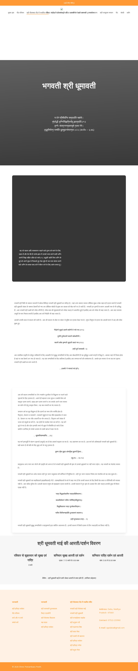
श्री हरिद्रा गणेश (75, 645)
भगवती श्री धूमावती (76, 613)
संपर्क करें (15, 622)
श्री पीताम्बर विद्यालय (48, 617)
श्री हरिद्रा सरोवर (18, 608)
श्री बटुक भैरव (75, 650)
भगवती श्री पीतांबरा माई (78, 608)
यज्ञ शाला (44, 622)
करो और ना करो (17, 617)
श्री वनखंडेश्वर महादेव (77, 617)
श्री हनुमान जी (75, 622)
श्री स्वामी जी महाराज (77, 636)
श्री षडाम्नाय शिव (76, 627)
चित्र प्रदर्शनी (46, 613)
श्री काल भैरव (74, 631)
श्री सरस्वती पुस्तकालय (49, 608)
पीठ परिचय (15, 613)
